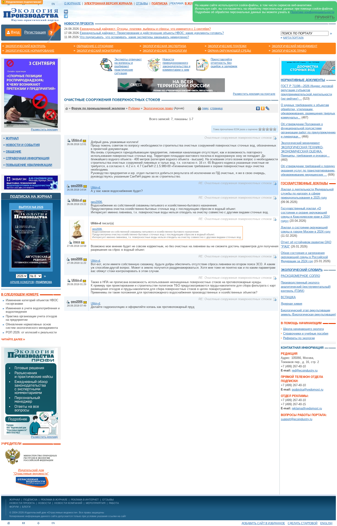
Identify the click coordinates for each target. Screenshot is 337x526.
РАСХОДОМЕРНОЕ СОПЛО (300, 276)
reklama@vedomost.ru (307, 408)
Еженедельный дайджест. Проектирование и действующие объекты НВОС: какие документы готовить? (152, 33)
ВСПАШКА (288, 297)
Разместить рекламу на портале (254, 94)
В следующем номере (20, 294)
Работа (114, 503)
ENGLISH (326, 523)
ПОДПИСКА (30, 499)
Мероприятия (95, 503)
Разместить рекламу (44, 129)
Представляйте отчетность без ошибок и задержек (224, 63)
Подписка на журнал (31, 196)
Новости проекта (79, 23)
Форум (14, 506)
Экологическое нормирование (29, 50)
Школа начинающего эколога (303, 329)
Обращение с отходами (95, 46)
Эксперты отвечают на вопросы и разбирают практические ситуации (128, 66)
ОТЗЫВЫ (142, 3)
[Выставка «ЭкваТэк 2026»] (31, 182)
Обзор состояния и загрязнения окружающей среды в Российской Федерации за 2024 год (304, 257)
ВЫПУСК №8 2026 (31, 207)
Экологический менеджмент (294, 46)
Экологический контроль (25, 46)
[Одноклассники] (262, 108)
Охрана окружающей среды (229, 50)
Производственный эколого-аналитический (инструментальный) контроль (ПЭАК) (306, 287)
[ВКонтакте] (66, 11)
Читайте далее (11, 339)
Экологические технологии (165, 50)
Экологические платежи (227, 46)
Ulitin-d (77, 140)
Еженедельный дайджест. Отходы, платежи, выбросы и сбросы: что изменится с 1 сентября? (145, 29)
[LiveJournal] (267, 108)
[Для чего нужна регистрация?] (51, 32)
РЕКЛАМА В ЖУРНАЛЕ (54, 499)
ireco (76, 242)
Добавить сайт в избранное (263, 523)
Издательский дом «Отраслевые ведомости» (51, 512)
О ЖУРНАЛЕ (72, 3)
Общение (13, 151)
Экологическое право (289, 50)
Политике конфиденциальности (312, 12)
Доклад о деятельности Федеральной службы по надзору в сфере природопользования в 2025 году (307, 193)
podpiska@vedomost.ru (307, 389)
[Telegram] (66, 15)
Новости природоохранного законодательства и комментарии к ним (176, 64)
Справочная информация (27, 158)
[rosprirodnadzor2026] (31, 93)
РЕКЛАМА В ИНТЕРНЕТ (85, 499)
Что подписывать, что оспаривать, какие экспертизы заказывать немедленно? (134, 37)
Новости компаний (68, 503)
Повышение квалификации (29, 165)
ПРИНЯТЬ (325, 17)
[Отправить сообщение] (84, 140)
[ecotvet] (31, 391)
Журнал (12, 138)
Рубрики (134, 108)
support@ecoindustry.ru (296, 419)
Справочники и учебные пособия (305, 333)
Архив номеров (22, 282)
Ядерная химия (291, 303)
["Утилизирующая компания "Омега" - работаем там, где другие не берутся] (171, 85)
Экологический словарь (302, 270)
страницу (216, 108)
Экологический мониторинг (99, 50)
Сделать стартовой (303, 523)
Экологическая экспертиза (164, 46)
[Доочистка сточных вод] (308, 67)
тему (205, 108)
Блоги (26, 506)
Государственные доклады (304, 183)
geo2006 (77, 185)
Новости (44, 503)
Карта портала (293, 37)
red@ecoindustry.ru (305, 370)
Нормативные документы (303, 80)
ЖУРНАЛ (14, 499)
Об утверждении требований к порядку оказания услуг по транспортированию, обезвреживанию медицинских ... (308, 170)
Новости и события (23, 145)
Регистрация (35, 32)
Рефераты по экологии (299, 338)
